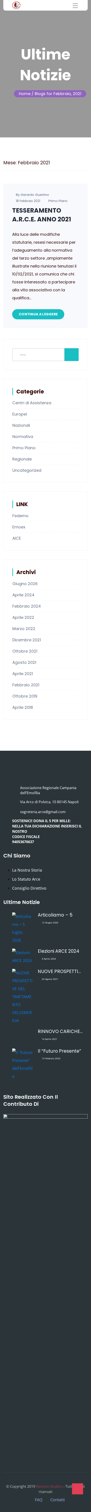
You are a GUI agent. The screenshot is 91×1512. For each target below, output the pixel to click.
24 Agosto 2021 (50, 979)
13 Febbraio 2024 (51, 1058)
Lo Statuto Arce (26, 879)
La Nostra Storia (27, 870)
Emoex (18, 527)
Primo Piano (58, 200)
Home (24, 93)
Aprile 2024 (23, 595)
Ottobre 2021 (24, 651)
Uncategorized (26, 470)
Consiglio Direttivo (29, 888)
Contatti (57, 1500)
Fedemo (20, 515)
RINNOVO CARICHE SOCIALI (60, 1031)
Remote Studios (49, 1486)
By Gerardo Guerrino (32, 194)
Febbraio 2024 (26, 606)
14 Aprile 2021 (49, 1038)
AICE (16, 538)
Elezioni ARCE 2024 (58, 951)
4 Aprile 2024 (49, 958)
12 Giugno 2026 (50, 922)
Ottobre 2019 (24, 696)
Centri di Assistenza (31, 403)
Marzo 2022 (23, 628)
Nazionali (21, 425)
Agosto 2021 (24, 662)
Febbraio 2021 (25, 685)
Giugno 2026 (25, 583)
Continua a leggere (38, 314)
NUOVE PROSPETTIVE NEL (60, 971)
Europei (19, 414)
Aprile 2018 (22, 707)
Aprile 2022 (23, 617)
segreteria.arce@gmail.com (43, 811)
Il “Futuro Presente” (59, 1051)
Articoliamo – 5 (55, 915)
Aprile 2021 (22, 673)
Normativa (22, 436)
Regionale (22, 459)
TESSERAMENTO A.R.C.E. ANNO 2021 (41, 215)
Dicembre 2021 (26, 640)
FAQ (38, 1500)
